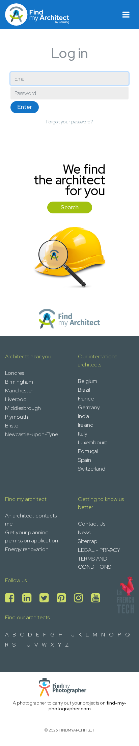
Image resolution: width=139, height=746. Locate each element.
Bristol (12, 425)
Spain (84, 460)
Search (70, 207)
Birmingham (19, 381)
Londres (14, 373)
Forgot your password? (69, 122)
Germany (89, 407)
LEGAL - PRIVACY (99, 550)
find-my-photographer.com (88, 706)
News (84, 532)
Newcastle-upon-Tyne (31, 434)
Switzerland (91, 468)
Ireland (85, 424)
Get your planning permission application (31, 536)
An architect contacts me (31, 519)
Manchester (19, 390)
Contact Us (91, 523)
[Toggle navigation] (126, 15)
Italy (82, 433)
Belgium (87, 381)
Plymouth (16, 416)
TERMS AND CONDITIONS (94, 562)
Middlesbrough (23, 408)
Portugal (88, 451)
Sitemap (88, 541)
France (86, 398)
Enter (24, 107)
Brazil (84, 389)
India (83, 416)
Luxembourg (93, 442)
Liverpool (16, 399)
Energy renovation (27, 549)
